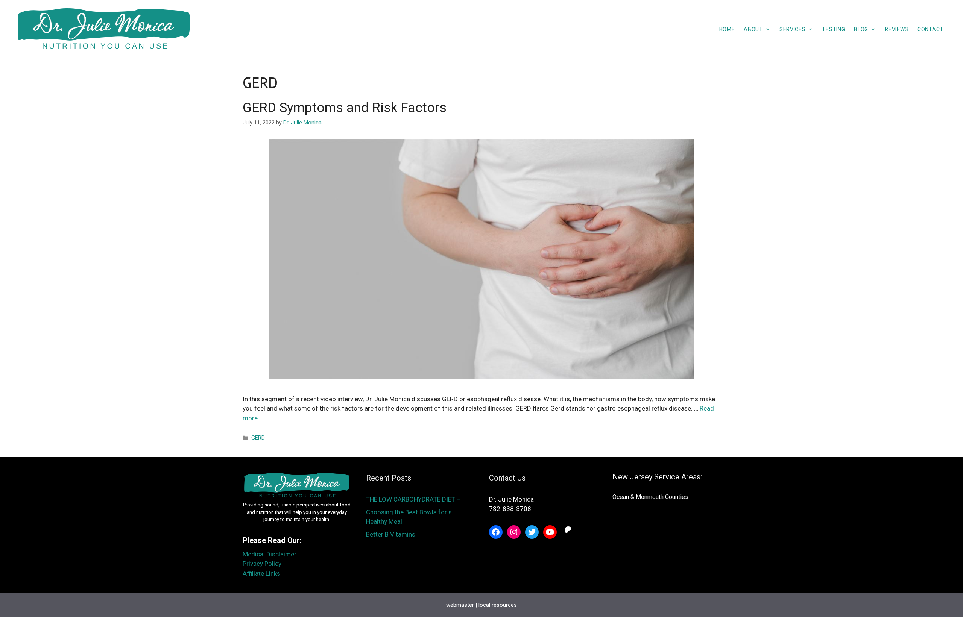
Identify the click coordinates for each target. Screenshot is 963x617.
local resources (497, 605)
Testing (833, 29)
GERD (258, 438)
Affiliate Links (261, 573)
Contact (930, 29)
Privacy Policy (262, 563)
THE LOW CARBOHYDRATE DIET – (414, 499)
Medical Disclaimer (269, 554)
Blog (861, 29)
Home (727, 29)
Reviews (896, 29)
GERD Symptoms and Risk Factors (345, 107)
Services (792, 29)
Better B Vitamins (390, 534)
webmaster (460, 605)
